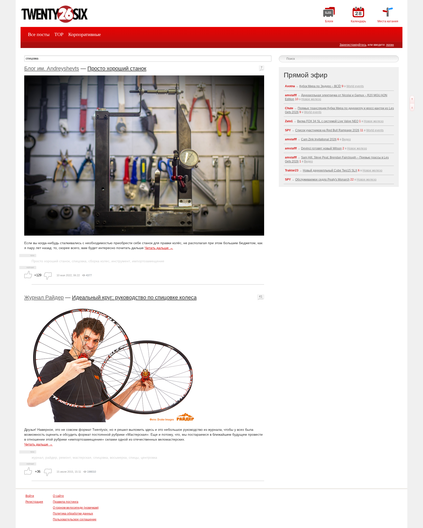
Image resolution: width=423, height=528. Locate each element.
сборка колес (98, 261)
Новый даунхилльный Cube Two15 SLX (330, 170)
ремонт (65, 457)
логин (390, 45)
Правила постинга (65, 502)
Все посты (38, 34)
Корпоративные (84, 34)
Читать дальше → (159, 248)
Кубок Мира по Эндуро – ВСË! (320, 86)
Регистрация (34, 502)
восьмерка (118, 457)
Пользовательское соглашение (74, 519)
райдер (51, 457)
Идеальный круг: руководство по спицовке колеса (134, 297)
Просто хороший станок (116, 68)
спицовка (79, 261)
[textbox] (147, 58)
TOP (58, 34)
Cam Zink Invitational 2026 (319, 139)
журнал (37, 457)
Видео (346, 139)
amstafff (291, 95)
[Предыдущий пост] (412, 99)
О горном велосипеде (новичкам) (76, 507)
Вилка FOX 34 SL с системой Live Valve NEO (327, 121)
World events (355, 86)
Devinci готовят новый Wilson (321, 148)
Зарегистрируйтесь (353, 45)
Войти (29, 496)
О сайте (58, 496)
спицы (134, 457)
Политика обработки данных (73, 513)
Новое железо (311, 99)
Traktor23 (291, 170)
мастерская (82, 457)
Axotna (290, 86)
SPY (288, 130)
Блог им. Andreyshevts (51, 68)
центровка (149, 457)
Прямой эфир (306, 75)
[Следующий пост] (412, 107)
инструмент (120, 261)
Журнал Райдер (44, 297)
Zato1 (289, 121)
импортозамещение (148, 261)
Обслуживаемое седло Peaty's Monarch (322, 179)
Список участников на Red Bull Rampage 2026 (327, 130)
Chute (289, 108)
